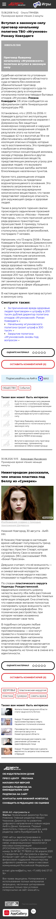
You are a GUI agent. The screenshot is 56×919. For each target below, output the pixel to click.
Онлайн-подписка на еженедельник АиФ (17, 788)
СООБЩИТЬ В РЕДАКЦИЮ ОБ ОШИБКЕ (25, 803)
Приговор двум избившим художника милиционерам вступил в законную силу (33, 413)
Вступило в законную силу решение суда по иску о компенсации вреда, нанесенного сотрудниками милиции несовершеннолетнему (26, 405)
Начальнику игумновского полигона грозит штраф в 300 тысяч (23, 327)
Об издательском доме (18, 773)
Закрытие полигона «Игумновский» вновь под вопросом (21, 337)
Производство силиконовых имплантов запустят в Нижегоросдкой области (28, 731)
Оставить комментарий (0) (28, 364)
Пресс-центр (10, 778)
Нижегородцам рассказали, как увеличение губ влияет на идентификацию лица (30, 741)
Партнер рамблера (29, 904)
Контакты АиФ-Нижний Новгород (25, 798)
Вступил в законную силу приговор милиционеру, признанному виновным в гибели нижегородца (32, 443)
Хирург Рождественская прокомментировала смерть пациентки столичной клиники (30, 721)
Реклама (27, 778)
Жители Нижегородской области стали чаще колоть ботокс (31, 710)
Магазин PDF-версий (16, 782)
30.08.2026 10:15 (9, 458)
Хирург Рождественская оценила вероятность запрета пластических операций (32, 751)
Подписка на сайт (14, 794)
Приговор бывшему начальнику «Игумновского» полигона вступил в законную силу (33, 423)
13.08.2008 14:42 (9, 12)
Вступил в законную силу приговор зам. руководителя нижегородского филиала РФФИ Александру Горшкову (25, 435)
